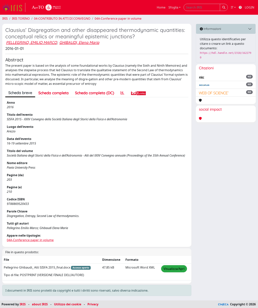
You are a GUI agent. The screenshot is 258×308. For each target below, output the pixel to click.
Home (161, 7)
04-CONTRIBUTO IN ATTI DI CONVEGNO (62, 18)
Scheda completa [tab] (53, 92)
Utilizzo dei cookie (67, 304)
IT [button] (232, 7)
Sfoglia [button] (173, 7)
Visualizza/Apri (174, 269)
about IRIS (40, 304)
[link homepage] (13, 7)
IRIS (5, 18)
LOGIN (249, 7)
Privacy (92, 304)
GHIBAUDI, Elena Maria (79, 42)
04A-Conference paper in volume (118, 18)
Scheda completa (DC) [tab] (94, 92)
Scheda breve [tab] (20, 92)
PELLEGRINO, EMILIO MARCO (31, 42)
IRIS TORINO (21, 18)
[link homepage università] (46, 7)
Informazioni (212, 29)
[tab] (122, 93)
